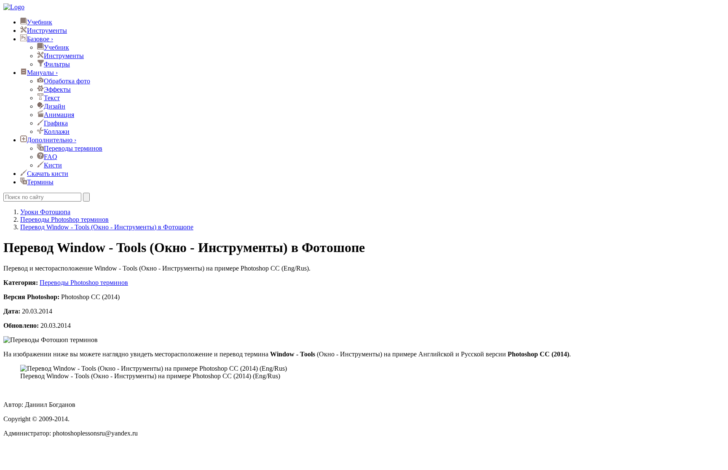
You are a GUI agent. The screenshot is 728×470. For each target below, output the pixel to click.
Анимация (59, 114)
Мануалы (42, 72)
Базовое (40, 38)
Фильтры (57, 64)
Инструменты (47, 30)
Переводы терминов (73, 148)
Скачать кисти (47, 173)
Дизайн (54, 106)
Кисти (53, 165)
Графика (56, 123)
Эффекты (57, 89)
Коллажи (57, 131)
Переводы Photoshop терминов (84, 282)
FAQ (50, 156)
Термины (40, 182)
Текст (52, 97)
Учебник (39, 22)
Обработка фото (67, 81)
